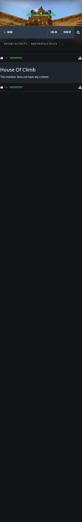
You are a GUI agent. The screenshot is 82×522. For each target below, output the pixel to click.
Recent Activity (15, 43)
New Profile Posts (44, 43)
